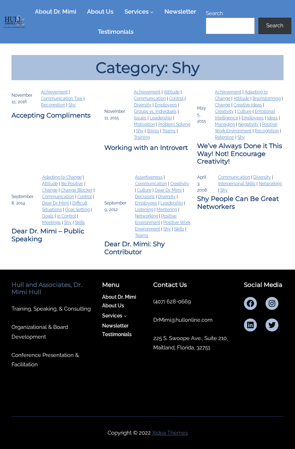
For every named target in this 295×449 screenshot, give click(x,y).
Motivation (144, 124)
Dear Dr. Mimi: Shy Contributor (134, 248)
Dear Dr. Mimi (55, 203)
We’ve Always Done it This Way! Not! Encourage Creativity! (239, 153)
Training (142, 137)
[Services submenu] (152, 12)
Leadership (161, 117)
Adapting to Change (62, 177)
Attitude (172, 92)
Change (222, 104)
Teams (169, 130)
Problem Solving (174, 124)
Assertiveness (149, 177)
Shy (72, 104)
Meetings (51, 222)
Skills (80, 222)
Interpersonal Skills (236, 183)
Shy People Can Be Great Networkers (238, 203)
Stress (153, 130)
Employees (166, 104)
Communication (150, 98)
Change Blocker (76, 190)
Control (176, 98)
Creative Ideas (247, 104)
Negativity (248, 124)
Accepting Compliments (51, 115)
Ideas (272, 117)
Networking (146, 216)
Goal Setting (77, 209)
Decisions (145, 196)
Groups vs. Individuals (155, 111)
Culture (244, 111)
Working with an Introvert (146, 148)
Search (214, 13)
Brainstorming (267, 98)
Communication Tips (61, 98)
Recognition (53, 104)
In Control (66, 216)
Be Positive (72, 183)
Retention (224, 137)
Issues (140, 117)
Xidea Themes (170, 433)
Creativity (224, 111)
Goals (48, 216)
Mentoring (166, 209)
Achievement (54, 92)
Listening (144, 209)
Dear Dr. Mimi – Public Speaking (48, 235)
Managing (225, 124)
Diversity (142, 104)
